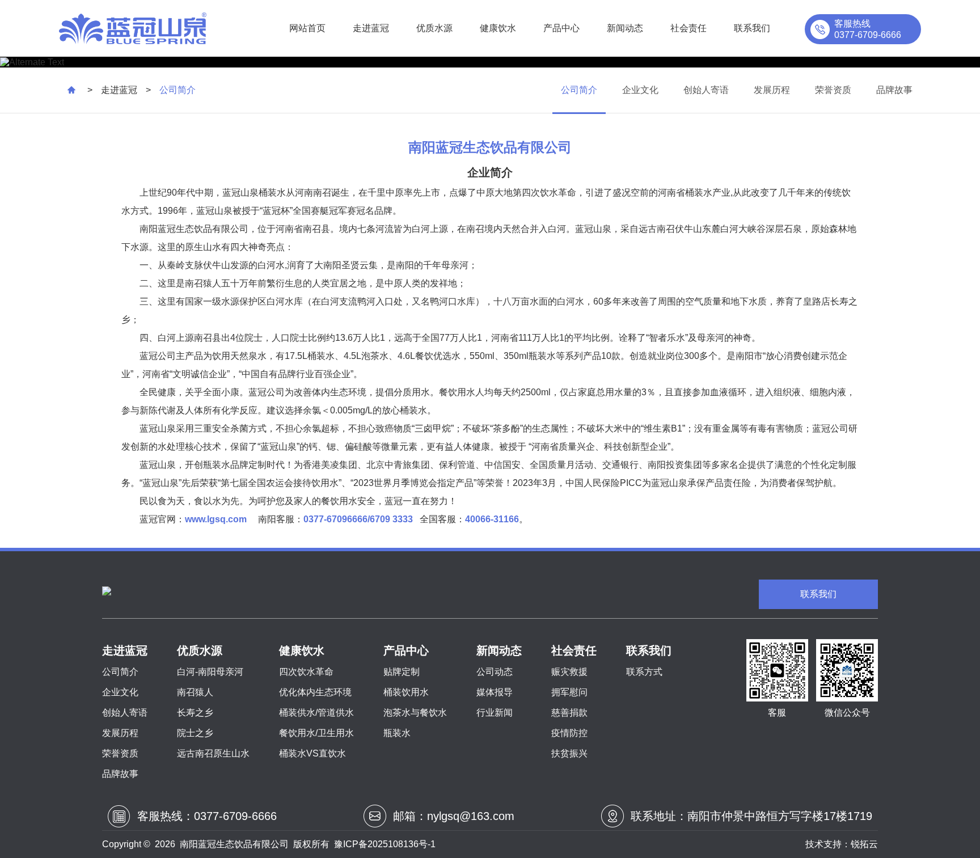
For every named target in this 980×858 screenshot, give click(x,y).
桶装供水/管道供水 (316, 712)
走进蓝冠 (371, 28)
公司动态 (494, 672)
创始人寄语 (706, 90)
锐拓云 (864, 844)
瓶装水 (397, 733)
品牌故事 (894, 90)
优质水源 (434, 28)
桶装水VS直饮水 (312, 753)
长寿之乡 (195, 712)
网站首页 (307, 28)
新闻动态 (625, 28)
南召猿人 (195, 692)
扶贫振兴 (569, 753)
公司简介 (579, 90)
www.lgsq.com (216, 519)
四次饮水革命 (306, 672)
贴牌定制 (401, 672)
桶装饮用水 (406, 692)
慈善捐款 (569, 712)
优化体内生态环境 (315, 692)
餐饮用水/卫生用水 (316, 733)
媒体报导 (494, 692)
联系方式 (644, 672)
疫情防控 (569, 733)
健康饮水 (498, 28)
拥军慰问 (569, 692)
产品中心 (561, 28)
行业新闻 (494, 712)
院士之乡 (195, 733)
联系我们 (752, 28)
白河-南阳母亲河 (210, 672)
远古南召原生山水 (213, 753)
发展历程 (772, 90)
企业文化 (640, 90)
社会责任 (688, 28)
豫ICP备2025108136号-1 (385, 844)
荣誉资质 (833, 90)
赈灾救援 (569, 672)
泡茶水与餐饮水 (415, 712)
